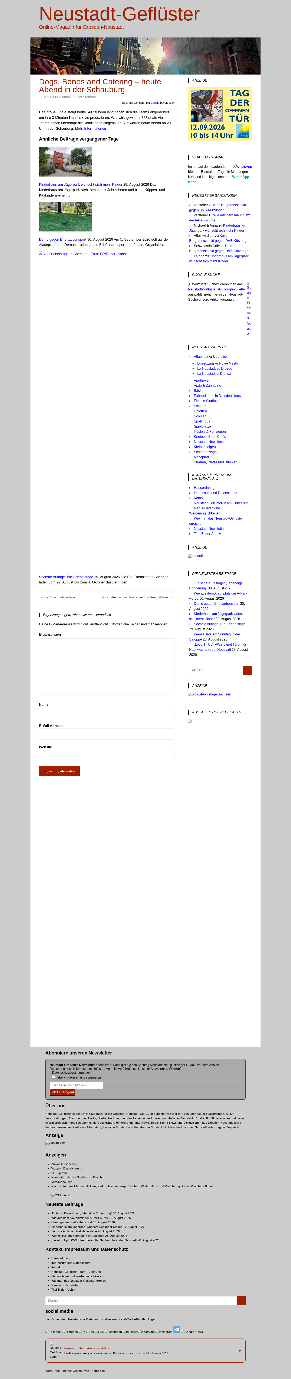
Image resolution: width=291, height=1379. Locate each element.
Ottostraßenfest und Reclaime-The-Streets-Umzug (135, 598)
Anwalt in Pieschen (64, 1164)
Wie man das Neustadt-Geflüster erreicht (79, 1280)
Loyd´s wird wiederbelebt (60, 598)
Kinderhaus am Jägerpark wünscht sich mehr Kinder (86, 1226)
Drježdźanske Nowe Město (217, 363)
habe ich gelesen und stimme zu (78, 1077)
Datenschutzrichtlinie (64, 1068)
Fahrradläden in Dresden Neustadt (220, 396)
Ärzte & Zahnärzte (207, 385)
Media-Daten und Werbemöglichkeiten (77, 1276)
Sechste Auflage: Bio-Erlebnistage (220, 624)
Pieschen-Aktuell (202, 1186)
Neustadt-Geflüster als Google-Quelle (216, 289)
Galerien (200, 411)
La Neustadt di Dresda (214, 373)
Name (43, 704)
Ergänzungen (50, 634)
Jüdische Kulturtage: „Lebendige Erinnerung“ (81, 1213)
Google (155, 102)
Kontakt (199, 498)
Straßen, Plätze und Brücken (215, 462)
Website (45, 747)
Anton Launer (72, 97)
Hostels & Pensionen (210, 431)
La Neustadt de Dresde (214, 368)
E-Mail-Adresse (51, 726)
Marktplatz (201, 457)
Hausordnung (204, 488)
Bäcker (199, 390)
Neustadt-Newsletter (209, 442)
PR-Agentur (59, 1173)
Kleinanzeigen (205, 447)
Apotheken (202, 380)
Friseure (200, 406)
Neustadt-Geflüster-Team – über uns (221, 503)
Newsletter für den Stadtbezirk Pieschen (78, 1177)
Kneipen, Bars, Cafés (210, 436)
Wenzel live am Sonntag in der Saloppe (77, 1235)
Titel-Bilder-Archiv (207, 534)
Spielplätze (202, 426)
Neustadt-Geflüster (119, 13)
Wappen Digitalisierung (66, 1168)
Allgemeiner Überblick (211, 356)
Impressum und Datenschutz (215, 493)
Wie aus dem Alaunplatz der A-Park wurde (79, 1218)
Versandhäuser (61, 1182)
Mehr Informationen (90, 128)
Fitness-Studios (206, 401)
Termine (91, 97)
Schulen (200, 416)
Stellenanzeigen (206, 452)
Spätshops (202, 421)
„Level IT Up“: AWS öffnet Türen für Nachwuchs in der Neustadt (94, 1240)
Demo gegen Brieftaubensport (216, 603)
